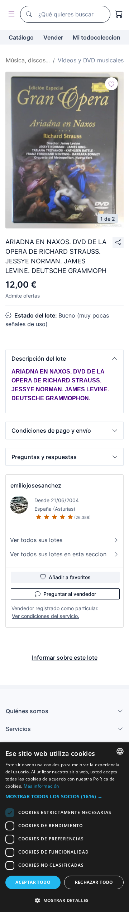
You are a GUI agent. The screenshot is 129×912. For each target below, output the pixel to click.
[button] (64, 358)
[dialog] (64, 827)
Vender (53, 37)
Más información (41, 786)
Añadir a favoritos (70, 577)
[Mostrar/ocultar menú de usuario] (10, 14)
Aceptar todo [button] (33, 882)
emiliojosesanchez (35, 485)
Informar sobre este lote (64, 657)
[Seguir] (111, 83)
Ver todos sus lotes (36, 539)
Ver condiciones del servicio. (45, 616)
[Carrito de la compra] (119, 14)
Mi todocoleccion (96, 37)
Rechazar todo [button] (94, 882)
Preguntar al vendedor (69, 594)
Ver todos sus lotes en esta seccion (58, 554)
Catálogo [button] (21, 37)
